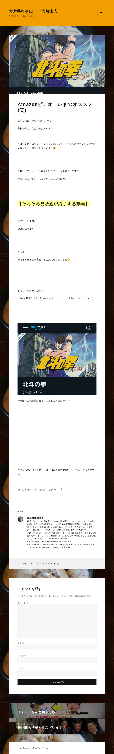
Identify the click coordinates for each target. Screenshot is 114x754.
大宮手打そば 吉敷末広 (33, 11)
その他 (56, 563)
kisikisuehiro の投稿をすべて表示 (53, 547)
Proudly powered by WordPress (33, 748)
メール (22, 655)
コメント (23, 602)
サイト (21, 668)
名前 (21, 643)
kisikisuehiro (43, 563)
